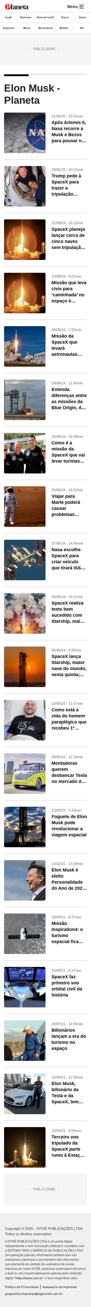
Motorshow (45, 28)
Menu (27, 28)
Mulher (64, 28)
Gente (82, 17)
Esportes (9, 28)
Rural (65, 17)
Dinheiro (26, 17)
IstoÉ (8, 17)
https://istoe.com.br (29, 1278)
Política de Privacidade (22, 1287)
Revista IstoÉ (45, 17)
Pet (82, 28)
